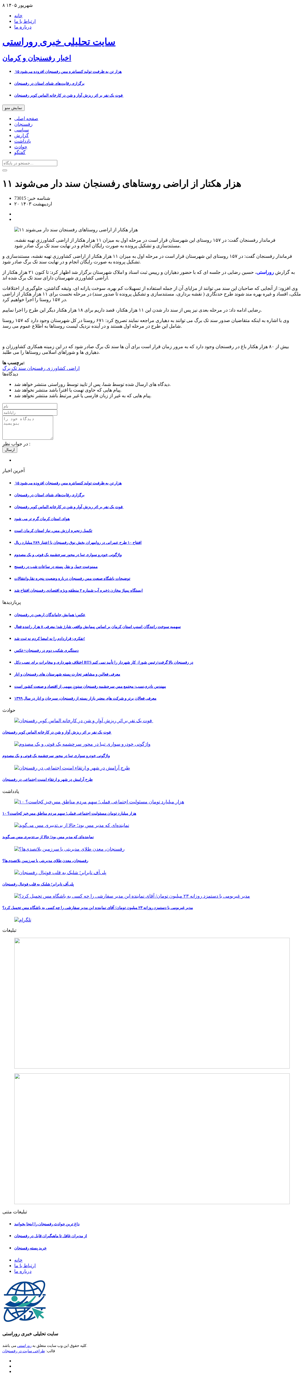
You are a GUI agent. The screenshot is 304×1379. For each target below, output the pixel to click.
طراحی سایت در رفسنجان (23, 1351)
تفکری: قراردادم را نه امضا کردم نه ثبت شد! (49, 638)
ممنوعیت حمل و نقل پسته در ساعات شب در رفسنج (56, 566)
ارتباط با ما (25, 21)
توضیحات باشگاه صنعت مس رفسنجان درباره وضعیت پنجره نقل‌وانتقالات (72, 578)
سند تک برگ (14, 368)
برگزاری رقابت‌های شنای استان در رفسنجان (49, 83)
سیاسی (21, 129)
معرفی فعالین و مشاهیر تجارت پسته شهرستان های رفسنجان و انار (67, 674)
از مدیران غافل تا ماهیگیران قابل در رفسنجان (50, 1236)
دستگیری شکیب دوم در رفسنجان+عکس (46, 650)
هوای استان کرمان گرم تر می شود (42, 518)
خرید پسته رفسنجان (30, 1248)
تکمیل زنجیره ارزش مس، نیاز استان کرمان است (53, 530)
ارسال (10, 449)
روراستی (24, 1345)
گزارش (21, 135)
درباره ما (22, 26)
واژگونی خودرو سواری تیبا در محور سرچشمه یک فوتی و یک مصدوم (68, 554)
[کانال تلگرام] (152, 920)
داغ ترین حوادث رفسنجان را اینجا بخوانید (47, 1224)
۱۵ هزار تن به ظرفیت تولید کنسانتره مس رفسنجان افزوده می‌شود (68, 71)
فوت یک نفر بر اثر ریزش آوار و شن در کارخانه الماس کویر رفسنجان (69, 95)
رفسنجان (23, 124)
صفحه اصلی (26, 118)
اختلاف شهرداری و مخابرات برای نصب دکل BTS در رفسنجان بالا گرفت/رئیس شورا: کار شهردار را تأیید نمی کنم (103, 662)
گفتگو (20, 152)
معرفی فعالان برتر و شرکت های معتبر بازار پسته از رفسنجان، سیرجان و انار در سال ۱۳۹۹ (85, 698)
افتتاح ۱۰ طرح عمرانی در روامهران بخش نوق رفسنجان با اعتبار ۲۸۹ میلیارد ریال (78, 542)
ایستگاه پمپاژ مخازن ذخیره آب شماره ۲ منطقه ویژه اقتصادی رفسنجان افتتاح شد (78, 590)
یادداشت (22, 141)
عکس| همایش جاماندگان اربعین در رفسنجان (50, 614)
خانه (18, 15)
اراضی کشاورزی (62, 368)
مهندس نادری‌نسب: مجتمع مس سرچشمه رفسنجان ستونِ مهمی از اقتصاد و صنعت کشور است (90, 686)
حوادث (20, 146)
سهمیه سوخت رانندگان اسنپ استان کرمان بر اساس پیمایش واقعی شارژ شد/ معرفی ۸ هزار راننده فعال (97, 626)
